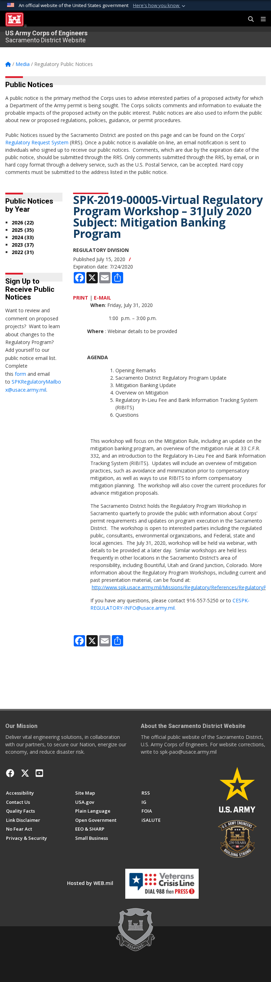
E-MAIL (102, 297)
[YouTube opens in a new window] (39, 773)
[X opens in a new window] (25, 773)
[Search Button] (248, 19)
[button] (160, 5)
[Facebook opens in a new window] (10, 773)
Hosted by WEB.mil (90, 883)
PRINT (80, 297)
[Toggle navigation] (260, 19)
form (20, 373)
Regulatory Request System (36, 142)
